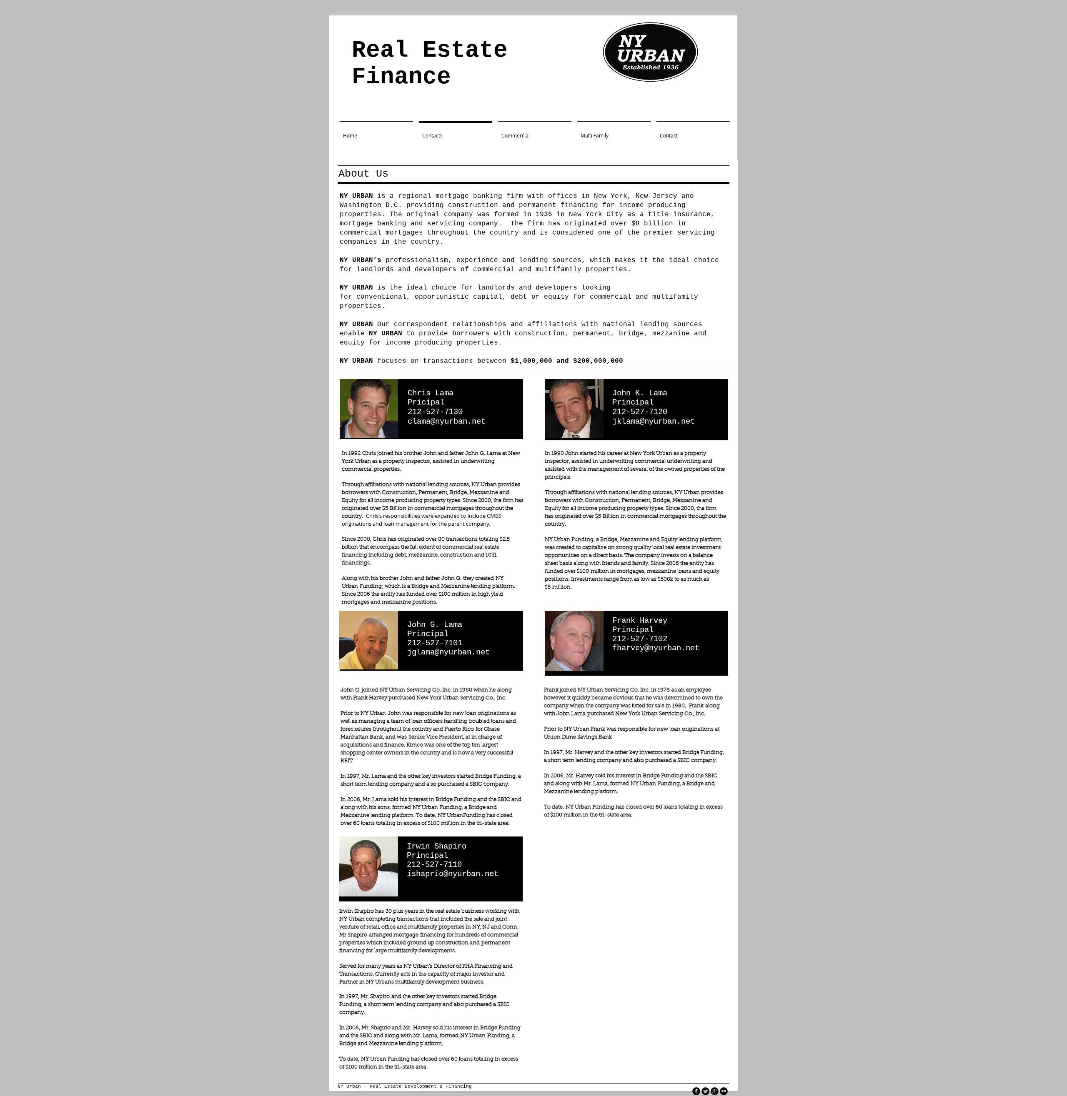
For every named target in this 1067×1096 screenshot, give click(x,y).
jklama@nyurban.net (653, 421)
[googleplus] (715, 1091)
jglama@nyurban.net (448, 652)
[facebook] (696, 1091)
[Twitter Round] (705, 1091)
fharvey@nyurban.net (655, 648)
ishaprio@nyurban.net (452, 874)
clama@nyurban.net (447, 421)
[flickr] (724, 1091)
